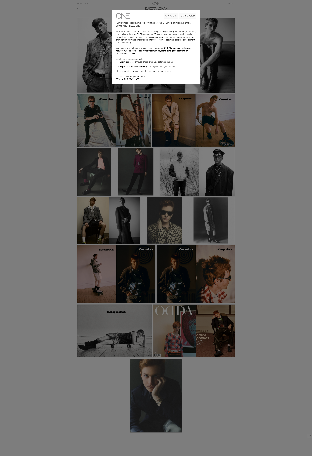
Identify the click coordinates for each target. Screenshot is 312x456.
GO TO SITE (171, 15)
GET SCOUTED (188, 15)
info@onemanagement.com (162, 67)
